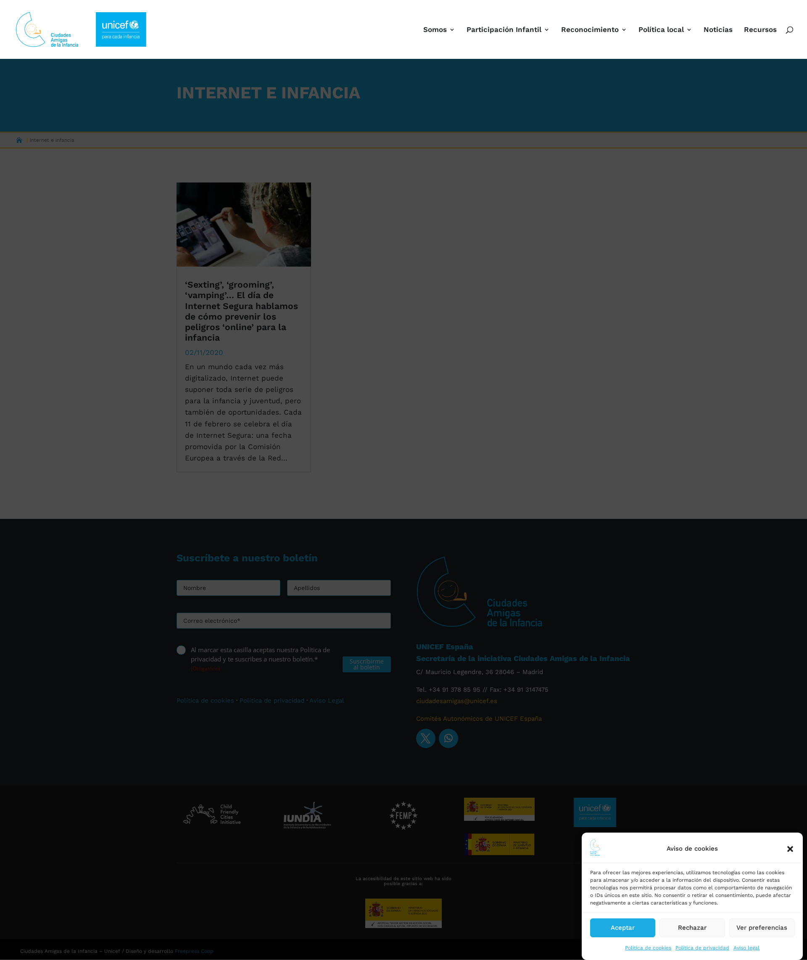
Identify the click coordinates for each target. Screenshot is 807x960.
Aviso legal (746, 948)
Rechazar (692, 927)
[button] (790, 849)
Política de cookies (648, 948)
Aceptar (623, 927)
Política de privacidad (702, 948)
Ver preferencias (761, 927)
